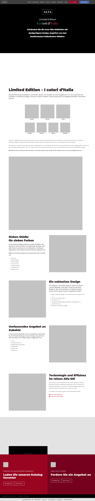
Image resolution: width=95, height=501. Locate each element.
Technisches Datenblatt (56, 396)
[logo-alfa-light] (4, 1)
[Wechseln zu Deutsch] (44, 499)
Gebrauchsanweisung (56, 394)
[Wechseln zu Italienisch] (37, 499)
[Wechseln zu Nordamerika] (26, 499)
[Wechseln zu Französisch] (52, 499)
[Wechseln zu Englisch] (32, 499)
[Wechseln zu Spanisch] (59, 499)
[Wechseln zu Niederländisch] (68, 499)
